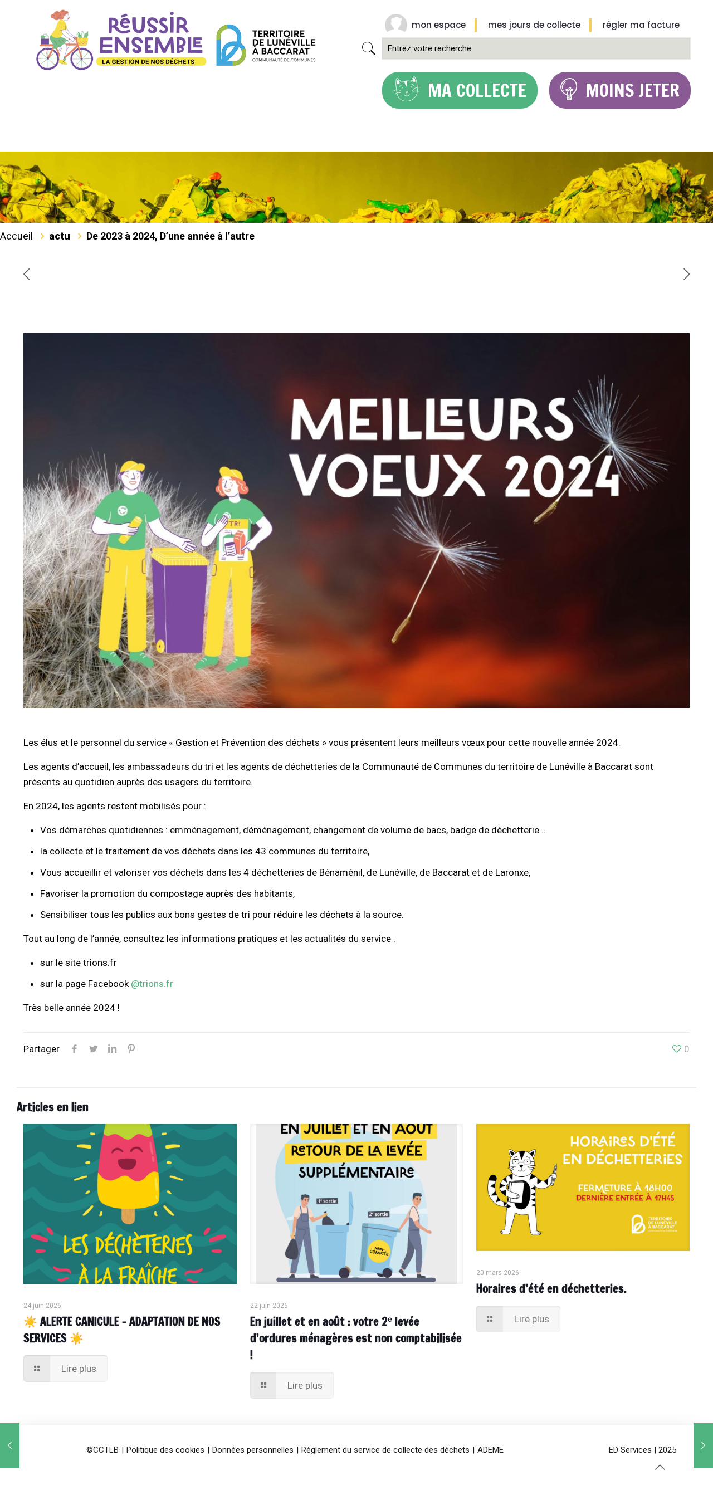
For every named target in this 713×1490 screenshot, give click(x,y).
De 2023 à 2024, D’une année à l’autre (170, 236)
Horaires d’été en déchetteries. (551, 1289)
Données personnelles (253, 1450)
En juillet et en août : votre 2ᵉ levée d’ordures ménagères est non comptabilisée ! (356, 1338)
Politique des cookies (165, 1450)
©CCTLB (102, 1450)
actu (59, 236)
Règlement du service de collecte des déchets (385, 1450)
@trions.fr (152, 983)
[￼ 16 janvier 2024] (703, 1445)
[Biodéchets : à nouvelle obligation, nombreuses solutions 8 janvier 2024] (9, 1445)
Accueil (16, 236)
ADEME (490, 1450)
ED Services (630, 1450)
